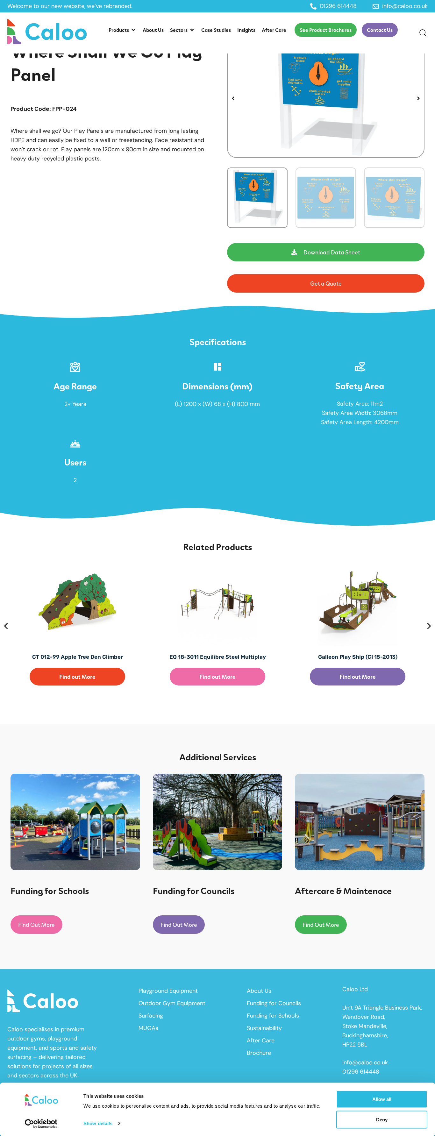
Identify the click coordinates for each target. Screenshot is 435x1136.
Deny (382, 1119)
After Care (261, 1040)
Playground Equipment (168, 991)
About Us (259, 991)
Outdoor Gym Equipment (172, 1003)
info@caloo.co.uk (365, 1062)
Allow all (381, 1099)
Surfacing (151, 1015)
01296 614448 (360, 1072)
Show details (97, 1123)
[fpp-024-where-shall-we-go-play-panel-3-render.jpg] (325, 98)
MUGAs (148, 1028)
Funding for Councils (274, 1003)
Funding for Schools (273, 1015)
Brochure (259, 1053)
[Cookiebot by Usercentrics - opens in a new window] (41, 1123)
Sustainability (264, 1028)
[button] (122, 30)
